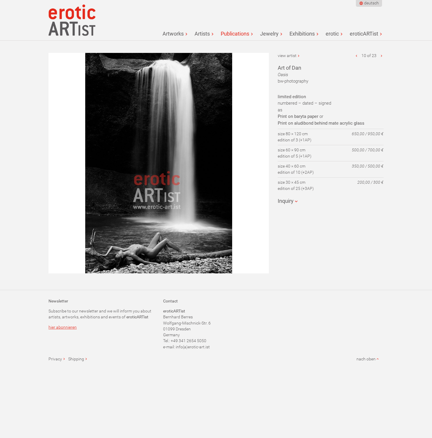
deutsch (371, 3)
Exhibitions (302, 34)
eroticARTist (364, 34)
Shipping (76, 359)
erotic (332, 34)
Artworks (173, 34)
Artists (202, 34)
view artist (287, 55)
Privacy (55, 359)
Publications (235, 34)
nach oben (366, 359)
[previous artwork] (357, 55)
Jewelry (269, 34)
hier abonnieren (62, 327)
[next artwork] (381, 55)
